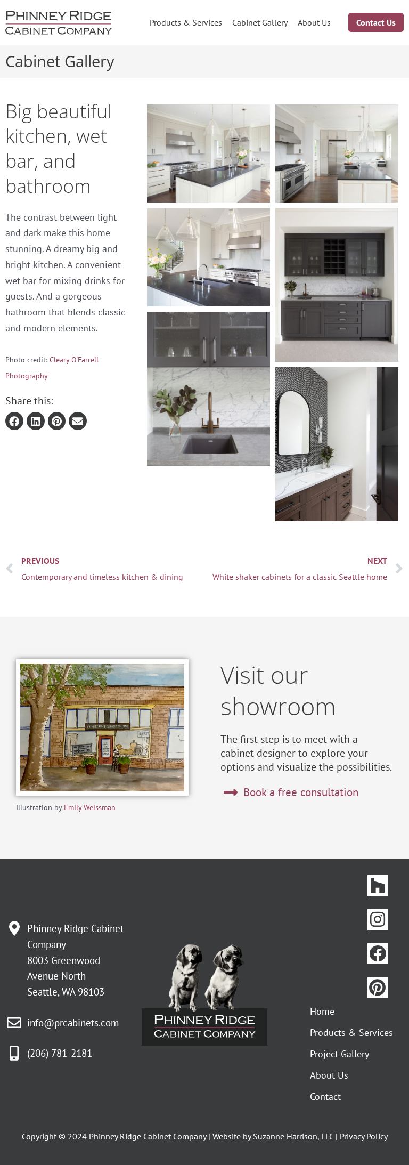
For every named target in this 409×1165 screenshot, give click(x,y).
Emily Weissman (90, 807)
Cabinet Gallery (260, 22)
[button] (14, 421)
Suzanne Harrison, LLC (293, 1136)
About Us (314, 22)
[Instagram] (377, 919)
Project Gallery (339, 1054)
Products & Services (186, 22)
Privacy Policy (364, 1136)
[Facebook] (377, 953)
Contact (325, 1096)
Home (322, 1011)
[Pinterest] (377, 987)
